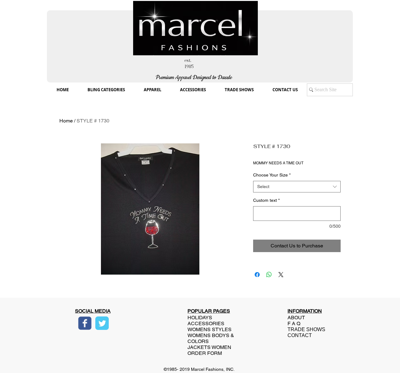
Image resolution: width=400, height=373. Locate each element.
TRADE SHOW (305, 329)
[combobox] (297, 187)
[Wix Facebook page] (85, 323)
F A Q (294, 323)
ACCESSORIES (206, 323)
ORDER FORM (205, 353)
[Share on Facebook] (257, 274)
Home (66, 121)
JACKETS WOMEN (209, 347)
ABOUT (296, 318)
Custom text (266, 200)
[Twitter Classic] (102, 323)
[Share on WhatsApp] (269, 274)
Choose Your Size (272, 174)
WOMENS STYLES (210, 329)
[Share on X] (281, 274)
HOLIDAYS (200, 318)
